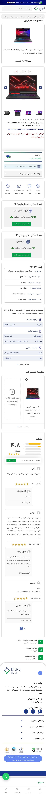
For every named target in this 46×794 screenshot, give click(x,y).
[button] (23, 157)
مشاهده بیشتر (24, 364)
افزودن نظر (11, 460)
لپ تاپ (29, 17)
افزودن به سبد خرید (21, 224)
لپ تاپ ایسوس (19, 17)
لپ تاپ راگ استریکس (25, 119)
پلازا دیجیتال (38, 17)
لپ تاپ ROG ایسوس (39, 119)
